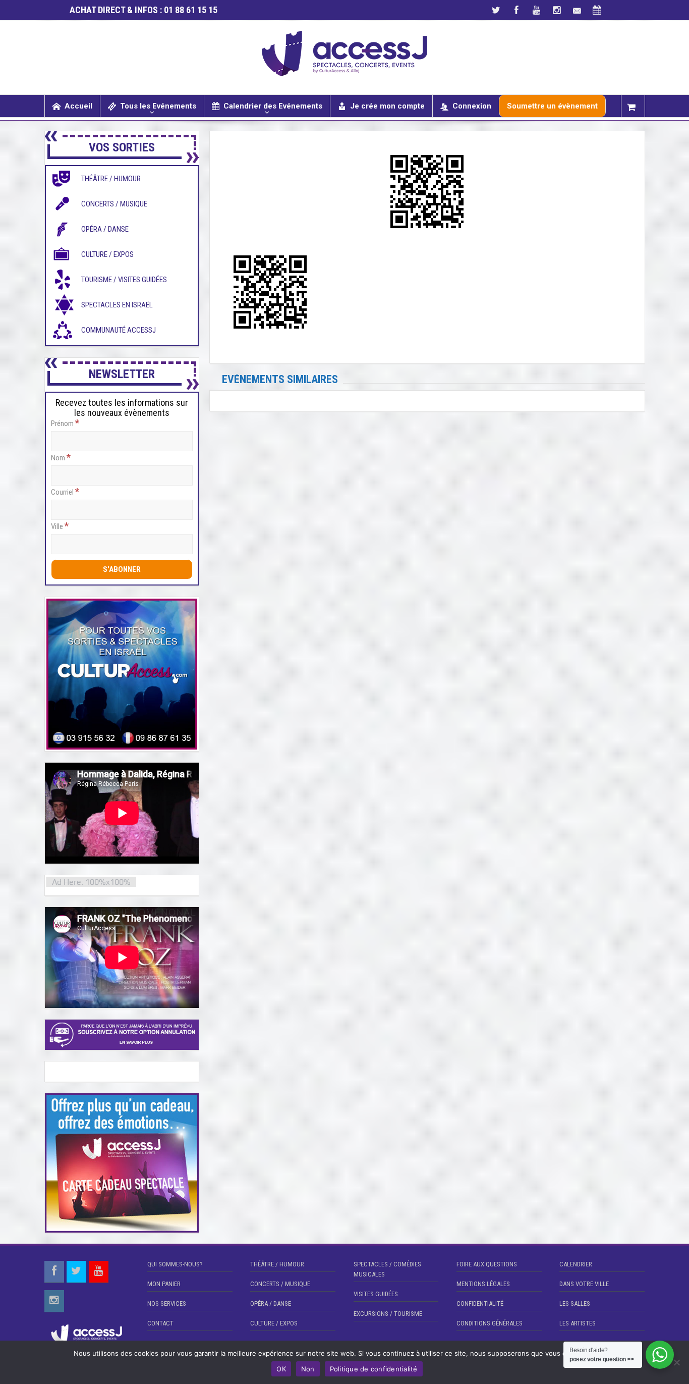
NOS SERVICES (166, 1303)
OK (281, 1369)
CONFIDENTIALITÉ (479, 1303)
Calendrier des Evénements (272, 106)
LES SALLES (574, 1303)
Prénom (65, 423)
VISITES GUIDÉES (376, 1294)
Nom (61, 457)
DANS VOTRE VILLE (584, 1284)
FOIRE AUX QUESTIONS (486, 1264)
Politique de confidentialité (374, 1369)
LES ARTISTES (577, 1323)
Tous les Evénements (158, 106)
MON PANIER (164, 1284)
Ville (60, 526)
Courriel (65, 492)
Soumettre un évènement (552, 106)
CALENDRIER (575, 1264)
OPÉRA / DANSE (270, 1303)
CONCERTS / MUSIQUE (280, 1284)
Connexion (471, 106)
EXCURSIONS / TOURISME (388, 1313)
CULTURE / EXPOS (274, 1323)
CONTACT (160, 1323)
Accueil (78, 106)
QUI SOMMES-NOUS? (175, 1264)
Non (308, 1369)
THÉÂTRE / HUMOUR (277, 1264)
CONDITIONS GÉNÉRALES (489, 1323)
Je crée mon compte (387, 106)
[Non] (676, 1362)
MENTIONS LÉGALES (483, 1284)
